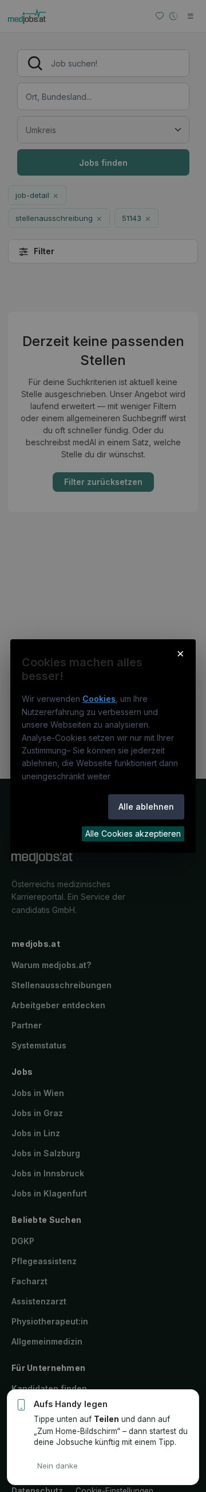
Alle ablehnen (146, 806)
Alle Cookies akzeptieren (133, 833)
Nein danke (57, 1465)
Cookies (99, 699)
